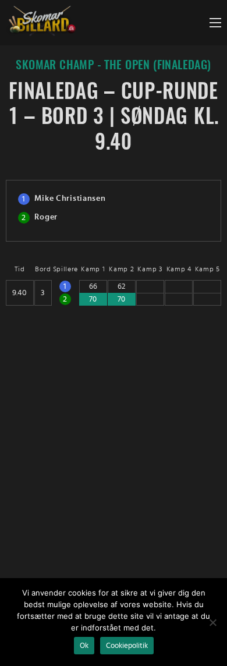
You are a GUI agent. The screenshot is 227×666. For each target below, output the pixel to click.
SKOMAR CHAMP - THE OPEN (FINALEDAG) (113, 65)
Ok (84, 645)
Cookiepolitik (127, 645)
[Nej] (212, 622)
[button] (215, 23)
